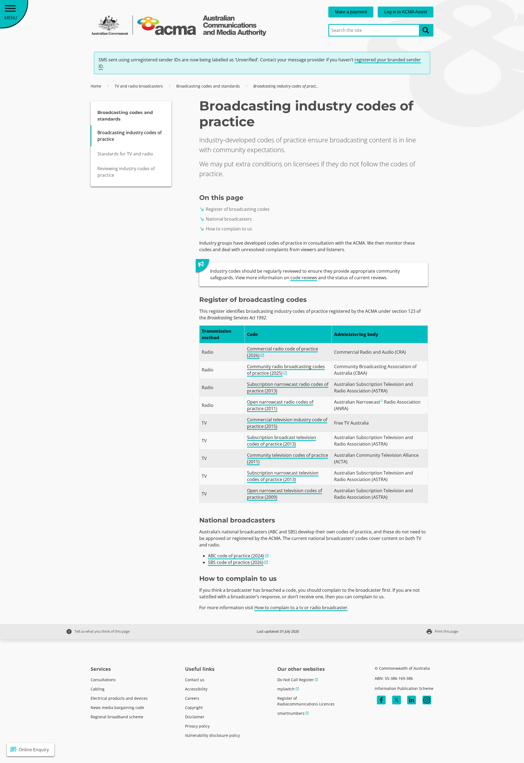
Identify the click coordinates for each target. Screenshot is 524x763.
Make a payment (351, 12)
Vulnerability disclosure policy (212, 735)
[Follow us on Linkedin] (411, 700)
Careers (192, 698)
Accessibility (196, 689)
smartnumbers (291, 713)
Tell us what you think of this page (98, 631)
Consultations (103, 679)
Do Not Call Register (295, 679)
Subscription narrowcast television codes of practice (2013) (282, 476)
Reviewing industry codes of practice (126, 172)
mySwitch (286, 689)
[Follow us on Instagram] (426, 700)
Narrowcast (368, 402)
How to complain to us (225, 229)
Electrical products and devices (119, 698)
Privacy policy (197, 726)
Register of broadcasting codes (234, 209)
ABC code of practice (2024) (236, 556)
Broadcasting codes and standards (208, 86)
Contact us (194, 679)
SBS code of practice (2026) (235, 562)
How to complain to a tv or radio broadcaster (300, 608)
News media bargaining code (117, 707)
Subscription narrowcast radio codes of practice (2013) (287, 387)
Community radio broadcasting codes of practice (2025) (286, 370)
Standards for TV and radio (125, 154)
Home (96, 86)
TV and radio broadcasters (139, 86)
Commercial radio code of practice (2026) (282, 352)
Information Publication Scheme (404, 688)
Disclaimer (194, 716)
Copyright (194, 707)
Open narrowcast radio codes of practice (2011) (280, 405)
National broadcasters (225, 219)
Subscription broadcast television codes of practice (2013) (281, 440)
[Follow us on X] (396, 700)
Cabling (98, 689)
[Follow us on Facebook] (381, 700)
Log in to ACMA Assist (405, 12)
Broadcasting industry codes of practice (129, 136)
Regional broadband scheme (117, 716)
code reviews (303, 278)
